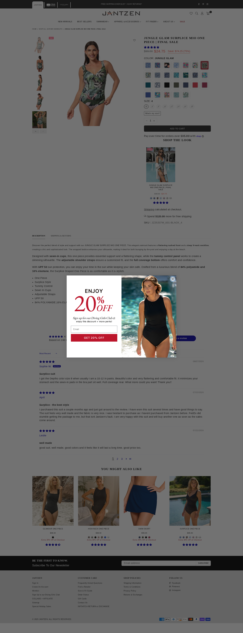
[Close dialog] (172, 279)
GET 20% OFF (94, 337)
